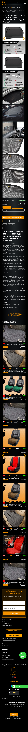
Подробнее (23, 372)
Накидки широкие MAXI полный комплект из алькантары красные (13, 558)
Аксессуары (5, 657)
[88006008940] (17, 3)
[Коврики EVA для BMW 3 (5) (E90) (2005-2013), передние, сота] (14, 571)
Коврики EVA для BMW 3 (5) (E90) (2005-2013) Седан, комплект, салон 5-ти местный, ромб (13, 371)
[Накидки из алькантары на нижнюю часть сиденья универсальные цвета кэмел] (14, 492)
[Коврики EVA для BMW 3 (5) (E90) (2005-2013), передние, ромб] (14, 518)
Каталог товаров (16, 7)
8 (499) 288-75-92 (14, 690)
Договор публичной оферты (8, 640)
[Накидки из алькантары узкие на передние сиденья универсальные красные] (14, 465)
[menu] (25, 3)
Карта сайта (5, 645)
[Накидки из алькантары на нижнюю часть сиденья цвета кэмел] (14, 438)
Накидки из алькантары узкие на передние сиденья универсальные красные (13, 478)
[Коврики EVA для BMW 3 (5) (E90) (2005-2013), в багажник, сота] (14, 333)
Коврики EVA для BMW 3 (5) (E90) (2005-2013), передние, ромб (13, 530)
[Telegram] (12, 686)
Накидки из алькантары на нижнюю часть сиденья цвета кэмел (12, 451)
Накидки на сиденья (6, 650)
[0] (11, 3)
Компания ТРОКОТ (6, 7)
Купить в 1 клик (17, 207)
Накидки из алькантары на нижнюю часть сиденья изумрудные (12, 398)
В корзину (7, 207)
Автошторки (4, 649)
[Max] (22, 671)
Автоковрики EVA (6, 655)
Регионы (14, 714)
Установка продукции (14, 630)
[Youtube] (15, 677)
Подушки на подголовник (7, 659)
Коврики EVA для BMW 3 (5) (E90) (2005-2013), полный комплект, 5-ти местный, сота (13, 423)
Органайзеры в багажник (5, 653)
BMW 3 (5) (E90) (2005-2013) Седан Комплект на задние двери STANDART (13, 10)
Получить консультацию (14, 210)
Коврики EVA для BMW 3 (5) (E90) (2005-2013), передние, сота (13, 583)
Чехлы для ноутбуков (6, 660)
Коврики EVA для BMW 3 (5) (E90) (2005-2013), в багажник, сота (14, 345)
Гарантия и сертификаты (7, 641)
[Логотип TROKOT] (4, 2)
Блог (3, 643)
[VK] (12, 677)
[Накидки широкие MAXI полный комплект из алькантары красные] (14, 545)
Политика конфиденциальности (9, 638)
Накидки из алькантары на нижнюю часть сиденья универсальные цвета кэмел (12, 505)
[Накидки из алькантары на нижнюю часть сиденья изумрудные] (14, 385)
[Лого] (14, 671)
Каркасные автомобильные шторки (10, 8)
